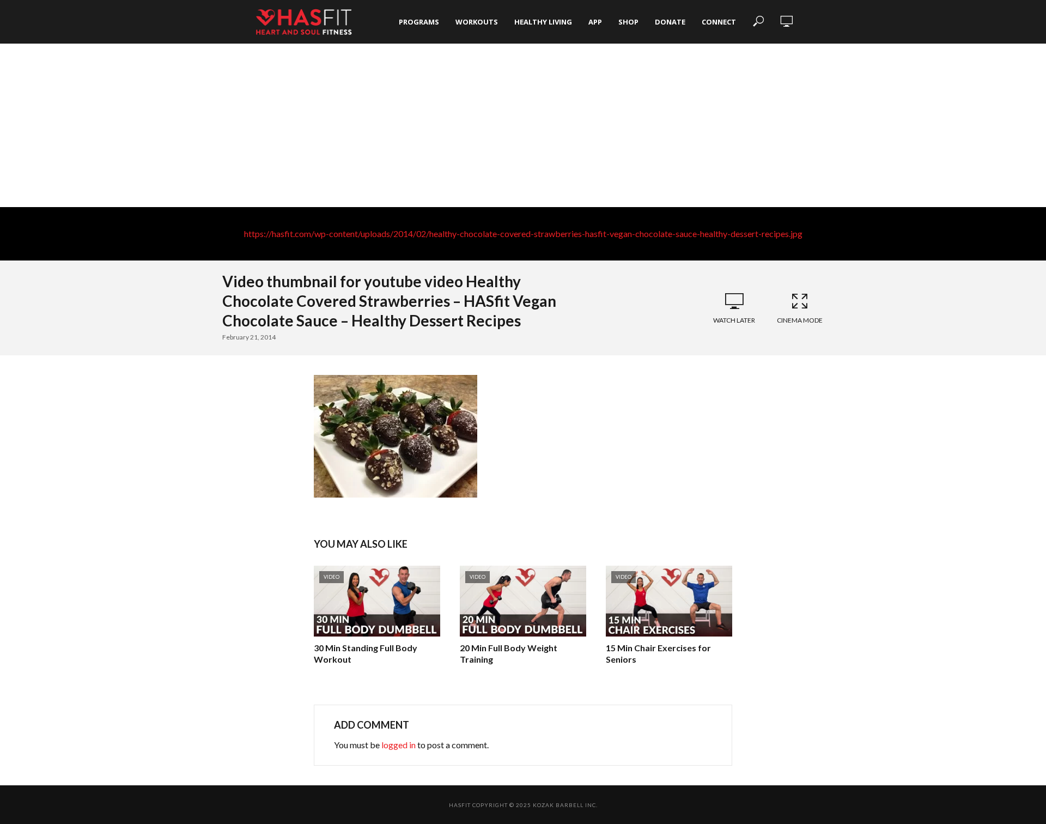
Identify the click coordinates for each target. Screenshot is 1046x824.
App (595, 22)
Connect (719, 22)
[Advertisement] (523, 125)
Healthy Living (543, 22)
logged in (398, 745)
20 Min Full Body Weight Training (508, 654)
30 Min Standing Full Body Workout (365, 654)
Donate (670, 22)
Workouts (476, 22)
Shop (628, 22)
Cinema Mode (800, 320)
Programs (419, 22)
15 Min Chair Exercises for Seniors (658, 654)
